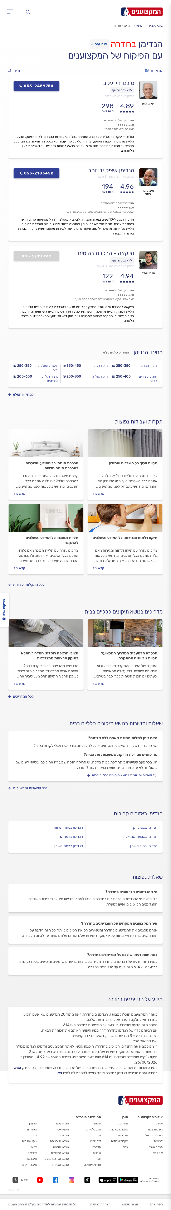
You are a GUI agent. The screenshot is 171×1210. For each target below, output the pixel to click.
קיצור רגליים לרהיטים (49, 378)
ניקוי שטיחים (29, 1141)
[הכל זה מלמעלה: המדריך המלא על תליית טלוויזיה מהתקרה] (125, 635)
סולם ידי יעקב (118, 83)
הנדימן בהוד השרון (143, 846)
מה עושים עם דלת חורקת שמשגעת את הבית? (120, 754)
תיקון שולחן (100, 376)
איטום (97, 1123)
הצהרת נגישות (100, 1204)
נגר (35, 1135)
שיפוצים (32, 1153)
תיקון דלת (101, 366)
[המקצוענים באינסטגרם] (72, 1180)
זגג (99, 1159)
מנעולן (33, 1123)
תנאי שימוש (130, 1204)
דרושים (158, 1141)
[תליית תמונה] (46, 519)
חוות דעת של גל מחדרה (119, 290)
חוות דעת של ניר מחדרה (119, 120)
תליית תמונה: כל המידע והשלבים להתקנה (52, 540)
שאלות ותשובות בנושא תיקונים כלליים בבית (116, 723)
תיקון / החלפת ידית (48, 368)
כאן (59, 1073)
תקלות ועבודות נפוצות (139, 421)
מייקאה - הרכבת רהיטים (106, 253)
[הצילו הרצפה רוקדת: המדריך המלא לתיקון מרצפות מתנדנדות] (46, 635)
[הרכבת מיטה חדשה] (46, 445)
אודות (159, 1123)
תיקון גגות (31, 1159)
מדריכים (123, 1135)
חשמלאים (63, 1129)
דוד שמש (95, 1141)
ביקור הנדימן (148, 366)
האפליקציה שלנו (153, 1135)
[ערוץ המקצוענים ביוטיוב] (40, 1180)
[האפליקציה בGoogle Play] (128, 1180)
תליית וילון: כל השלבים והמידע (133, 463)
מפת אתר (156, 1204)
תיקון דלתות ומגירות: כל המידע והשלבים (125, 537)
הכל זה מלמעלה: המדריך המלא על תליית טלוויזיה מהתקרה (129, 655)
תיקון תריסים (29, 1165)
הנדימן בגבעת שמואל (141, 836)
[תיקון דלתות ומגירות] (125, 519)
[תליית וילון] (125, 445)
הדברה (96, 1147)
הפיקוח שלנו (155, 1129)
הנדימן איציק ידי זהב (111, 170)
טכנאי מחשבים (60, 1153)
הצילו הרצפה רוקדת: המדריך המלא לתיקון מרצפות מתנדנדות (49, 655)
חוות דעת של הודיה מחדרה (117, 203)
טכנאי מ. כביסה (59, 1141)
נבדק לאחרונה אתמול (119, 96)
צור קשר (158, 1153)
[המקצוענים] (142, 11)
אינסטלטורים (93, 1129)
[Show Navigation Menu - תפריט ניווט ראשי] (11, 12)
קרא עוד (98, 494)
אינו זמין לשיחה (37, 256)
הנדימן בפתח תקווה (68, 827)
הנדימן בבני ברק (145, 827)
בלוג (125, 1147)
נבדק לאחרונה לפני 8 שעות (115, 266)
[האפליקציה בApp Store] (107, 1180)
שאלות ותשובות (119, 1129)
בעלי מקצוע (156, 25)
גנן (99, 1135)
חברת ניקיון (62, 1123)
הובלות (97, 1153)
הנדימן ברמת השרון (68, 846)
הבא (17, 1067)
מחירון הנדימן (148, 352)
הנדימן (140, 25)
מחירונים (123, 1123)
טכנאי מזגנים (61, 1147)
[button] (16, 70)
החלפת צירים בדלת (148, 378)
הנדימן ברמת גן (71, 836)
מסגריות (32, 1129)
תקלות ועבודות (119, 1141)
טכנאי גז (64, 1135)
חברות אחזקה (92, 1165)
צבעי (34, 1147)
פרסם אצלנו (155, 1147)
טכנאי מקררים (60, 1165)
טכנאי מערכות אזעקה (56, 1159)
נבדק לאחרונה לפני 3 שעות (115, 177)
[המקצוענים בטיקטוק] (87, 1180)
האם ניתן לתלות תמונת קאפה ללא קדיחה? (122, 738)
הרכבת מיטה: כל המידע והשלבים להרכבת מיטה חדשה (52, 465)
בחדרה (123, 44)
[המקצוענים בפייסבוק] (56, 1180)
